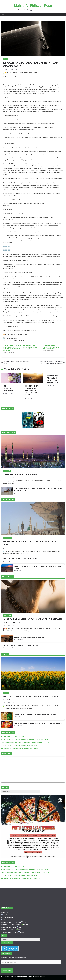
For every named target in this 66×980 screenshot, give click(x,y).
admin (16, 69)
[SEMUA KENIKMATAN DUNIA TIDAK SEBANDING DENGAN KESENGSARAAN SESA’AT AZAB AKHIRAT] (7, 568)
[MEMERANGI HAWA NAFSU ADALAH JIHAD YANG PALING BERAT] (33, 518)
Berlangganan (7, 970)
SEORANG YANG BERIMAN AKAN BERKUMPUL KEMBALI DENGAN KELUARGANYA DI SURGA (25, 742)
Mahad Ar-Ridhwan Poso (33, 6)
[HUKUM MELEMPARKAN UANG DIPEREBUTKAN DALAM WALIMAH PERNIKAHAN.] (7, 716)
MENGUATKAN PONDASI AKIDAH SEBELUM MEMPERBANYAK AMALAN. (20, 748)
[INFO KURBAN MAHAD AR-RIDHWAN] (33, 451)
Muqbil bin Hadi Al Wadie (9, 927)
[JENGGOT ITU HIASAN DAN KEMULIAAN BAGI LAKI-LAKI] (7, 638)
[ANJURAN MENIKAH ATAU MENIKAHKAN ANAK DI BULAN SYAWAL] (33, 673)
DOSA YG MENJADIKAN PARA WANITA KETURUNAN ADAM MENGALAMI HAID (51, 362)
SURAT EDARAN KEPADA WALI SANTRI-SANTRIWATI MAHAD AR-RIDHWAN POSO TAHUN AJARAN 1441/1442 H (38, 489)
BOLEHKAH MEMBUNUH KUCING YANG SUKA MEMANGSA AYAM (20, 645)
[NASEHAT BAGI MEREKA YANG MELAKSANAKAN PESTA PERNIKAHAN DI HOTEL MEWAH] (7, 724)
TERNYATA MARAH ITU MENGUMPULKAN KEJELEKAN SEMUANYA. (19, 745)
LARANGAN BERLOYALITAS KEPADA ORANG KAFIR (16, 362)
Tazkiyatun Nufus (8, 537)
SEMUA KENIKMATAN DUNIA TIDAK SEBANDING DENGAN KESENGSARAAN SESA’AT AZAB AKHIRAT (38, 567)
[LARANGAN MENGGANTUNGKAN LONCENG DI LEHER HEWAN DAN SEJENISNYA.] (33, 596)
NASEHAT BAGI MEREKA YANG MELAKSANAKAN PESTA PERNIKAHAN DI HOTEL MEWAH (38, 723)
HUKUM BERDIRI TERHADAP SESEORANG (9, 388)
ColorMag (34, 976)
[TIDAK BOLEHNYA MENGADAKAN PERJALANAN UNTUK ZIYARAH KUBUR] (33, 374)
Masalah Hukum (7, 615)
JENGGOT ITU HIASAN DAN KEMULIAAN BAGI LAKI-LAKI (29, 637)
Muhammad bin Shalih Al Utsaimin (11, 924)
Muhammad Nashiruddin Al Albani (11, 922)
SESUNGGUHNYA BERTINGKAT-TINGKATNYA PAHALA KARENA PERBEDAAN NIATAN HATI (25, 739)
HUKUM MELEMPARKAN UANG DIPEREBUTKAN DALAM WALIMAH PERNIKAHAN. (36, 714)
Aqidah (5, 58)
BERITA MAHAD (7, 470)
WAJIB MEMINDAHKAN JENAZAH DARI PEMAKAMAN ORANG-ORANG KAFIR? (51, 347)
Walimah (6, 692)
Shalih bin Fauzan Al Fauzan (9, 932)
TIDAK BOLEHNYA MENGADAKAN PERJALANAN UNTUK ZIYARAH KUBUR (32, 390)
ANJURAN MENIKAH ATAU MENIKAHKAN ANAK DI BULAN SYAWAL (30, 698)
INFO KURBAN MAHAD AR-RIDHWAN (20, 474)
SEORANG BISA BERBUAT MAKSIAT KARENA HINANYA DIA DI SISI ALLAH (22, 559)
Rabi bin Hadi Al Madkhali (9, 929)
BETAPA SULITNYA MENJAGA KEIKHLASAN (13, 736)
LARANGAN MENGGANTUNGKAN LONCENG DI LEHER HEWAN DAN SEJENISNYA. (32, 621)
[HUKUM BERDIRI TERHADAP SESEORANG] (11, 374)
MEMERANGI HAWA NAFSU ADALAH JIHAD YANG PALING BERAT (30, 543)
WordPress (43, 976)
